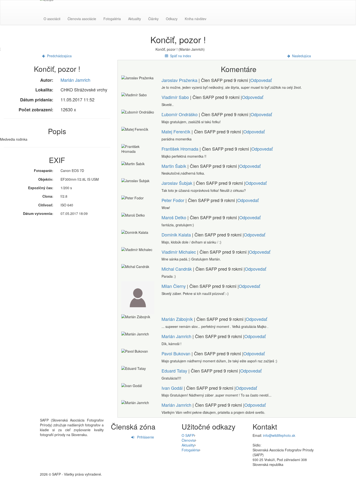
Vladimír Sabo (175, 97)
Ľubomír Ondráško (180, 114)
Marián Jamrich (75, 80)
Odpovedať (261, 80)
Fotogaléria (112, 18)
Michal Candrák (177, 269)
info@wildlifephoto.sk (279, 435)
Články (153, 18)
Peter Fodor (173, 200)
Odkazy (172, 18)
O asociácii (52, 18)
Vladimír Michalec (179, 252)
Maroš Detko (174, 217)
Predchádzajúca (58, 55)
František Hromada (180, 149)
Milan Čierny (174, 286)
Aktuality (134, 18)
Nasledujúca (300, 55)
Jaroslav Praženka (179, 80)
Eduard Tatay (174, 370)
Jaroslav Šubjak (177, 183)
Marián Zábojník (177, 319)
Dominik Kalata (176, 234)
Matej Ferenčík (176, 131)
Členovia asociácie (82, 18)
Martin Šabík (174, 166)
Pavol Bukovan (176, 353)
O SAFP (188, 435)
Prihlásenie (144, 437)
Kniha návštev (195, 18)
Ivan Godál (172, 388)
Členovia (188, 440)
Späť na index (179, 55)
